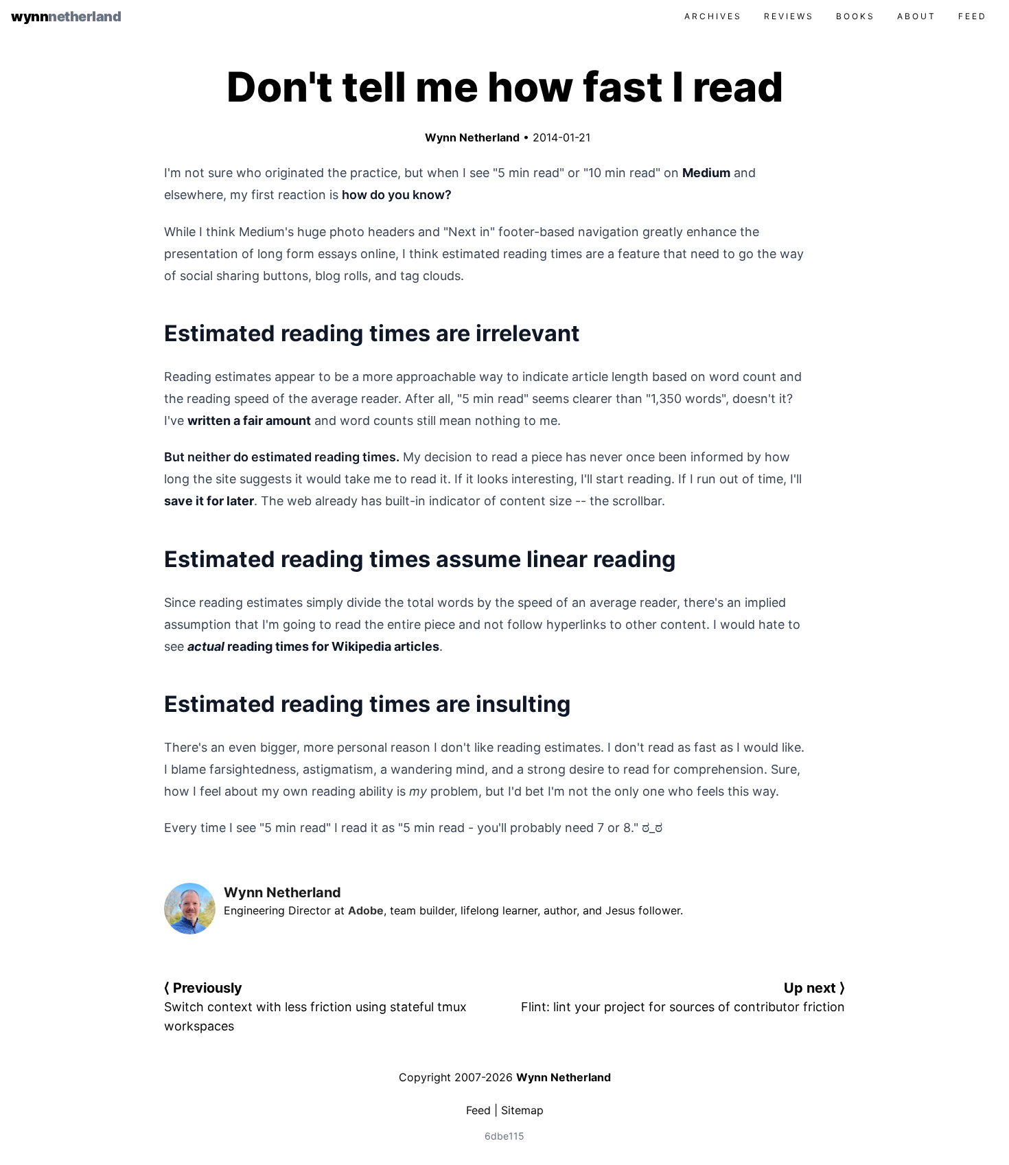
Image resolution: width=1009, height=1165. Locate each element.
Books (855, 16)
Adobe (366, 910)
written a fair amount (249, 420)
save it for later (209, 501)
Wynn (66, 16)
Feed (972, 16)
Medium (706, 172)
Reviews (789, 16)
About (916, 16)
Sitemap (522, 1110)
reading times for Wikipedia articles (313, 646)
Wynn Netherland (469, 137)
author (560, 910)
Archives (713, 16)
